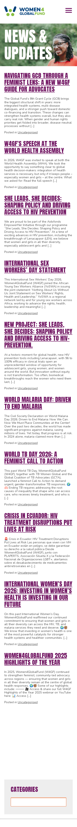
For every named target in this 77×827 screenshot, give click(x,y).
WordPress (67, 822)
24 (9, 729)
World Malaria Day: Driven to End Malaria (37, 403)
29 (41, 729)
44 (9, 747)
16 (22, 720)
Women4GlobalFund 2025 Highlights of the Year (35, 659)
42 (61, 738)
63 (67, 756)
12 (63, 711)
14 (9, 720)
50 (48, 747)
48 (35, 747)
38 (35, 738)
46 (22, 747)
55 (16, 756)
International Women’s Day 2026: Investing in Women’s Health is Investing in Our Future (38, 594)
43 (67, 738)
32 (61, 729)
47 (29, 747)
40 (48, 738)
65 (41, 765)
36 (22, 738)
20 (48, 720)
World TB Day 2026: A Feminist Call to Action (33, 457)
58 (35, 756)
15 (16, 720)
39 (41, 738)
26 (22, 729)
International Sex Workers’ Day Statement (35, 266)
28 (35, 729)
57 (29, 756)
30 (48, 729)
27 (29, 729)
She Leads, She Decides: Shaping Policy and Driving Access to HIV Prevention (37, 205)
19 (41, 720)
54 (9, 756)
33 (67, 729)
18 (35, 720)
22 (61, 720)
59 (41, 756)
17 (29, 720)
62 (61, 756)
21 (54, 720)
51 (54, 747)
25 (16, 729)
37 (29, 738)
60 (48, 756)
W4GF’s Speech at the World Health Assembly (34, 147)
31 (54, 729)
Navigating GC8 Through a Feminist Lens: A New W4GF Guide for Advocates (37, 82)
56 (22, 756)
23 (67, 720)
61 (54, 756)
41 (54, 738)
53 (67, 747)
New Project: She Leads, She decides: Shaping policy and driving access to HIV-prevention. (38, 334)
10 (50, 711)
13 (69, 711)
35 (16, 738)
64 (35, 765)
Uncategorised (28, 132)
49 (41, 747)
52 (61, 747)
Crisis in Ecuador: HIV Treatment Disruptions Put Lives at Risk (38, 522)
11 (56, 711)
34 (9, 738)
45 (16, 747)
